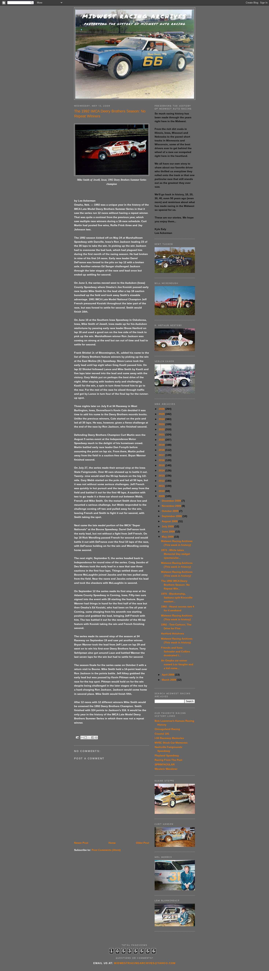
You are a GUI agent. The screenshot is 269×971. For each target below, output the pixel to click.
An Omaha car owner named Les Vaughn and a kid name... (177, 664)
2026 (162, 408)
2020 (162, 439)
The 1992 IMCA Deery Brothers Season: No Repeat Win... (175, 584)
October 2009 (170, 511)
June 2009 (168, 531)
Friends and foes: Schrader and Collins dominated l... (175, 651)
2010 (162, 491)
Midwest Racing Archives (134, 16)
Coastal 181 (162, 733)
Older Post (142, 842)
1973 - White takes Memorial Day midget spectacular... (175, 554)
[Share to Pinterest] (96, 737)
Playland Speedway (167, 755)
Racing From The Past (168, 759)
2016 (162, 460)
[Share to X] (89, 737)
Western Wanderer (166, 768)
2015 (162, 465)
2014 (162, 470)
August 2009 (170, 521)
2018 (162, 449)
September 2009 (172, 516)
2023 (162, 424)
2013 (162, 475)
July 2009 (168, 526)
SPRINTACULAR (165, 764)
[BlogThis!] (85, 737)
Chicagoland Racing (167, 729)
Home (112, 842)
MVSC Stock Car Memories (171, 742)
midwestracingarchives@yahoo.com (144, 963)
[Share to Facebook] (92, 737)
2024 (162, 419)
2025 (162, 414)
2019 (162, 444)
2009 (162, 496)
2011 (162, 485)
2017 (162, 455)
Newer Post (81, 842)
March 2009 (169, 679)
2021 (162, 434)
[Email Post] (77, 737)
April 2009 (168, 674)
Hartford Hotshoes (172, 633)
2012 (162, 480)
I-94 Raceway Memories (169, 738)
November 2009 (172, 505)
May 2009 (168, 536)
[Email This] (82, 737)
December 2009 (172, 500)
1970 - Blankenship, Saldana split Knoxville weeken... (177, 597)
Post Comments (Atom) (106, 849)
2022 (162, 429)
